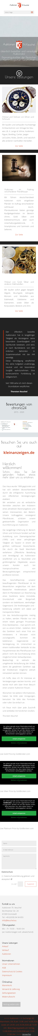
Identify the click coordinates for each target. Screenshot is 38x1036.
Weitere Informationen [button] (19, 743)
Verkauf (5, 950)
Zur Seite (19, 146)
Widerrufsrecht (8, 996)
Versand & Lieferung (11, 989)
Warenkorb (7, 985)
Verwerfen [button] (26, 1034)
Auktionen (6, 954)
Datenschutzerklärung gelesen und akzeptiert (18, 878)
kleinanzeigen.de (19, 452)
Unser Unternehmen (11, 964)
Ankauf (5, 946)
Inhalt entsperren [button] (19, 739)
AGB (4, 967)
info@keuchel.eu (9, 920)
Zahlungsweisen (9, 993)
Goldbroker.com (23, 754)
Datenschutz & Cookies (12, 971)
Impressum (7, 975)
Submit (30, 884)
